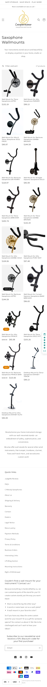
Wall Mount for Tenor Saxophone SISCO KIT (32, 335)
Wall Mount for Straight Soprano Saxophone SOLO (34, 179)
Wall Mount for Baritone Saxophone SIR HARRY (11, 179)
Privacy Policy (10, 539)
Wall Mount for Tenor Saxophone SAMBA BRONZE (32, 217)
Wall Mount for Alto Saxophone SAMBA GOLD (12, 257)
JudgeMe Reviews (11, 479)
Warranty (8, 506)
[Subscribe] (39, 648)
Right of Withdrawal (12, 572)
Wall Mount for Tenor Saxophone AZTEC (10, 100)
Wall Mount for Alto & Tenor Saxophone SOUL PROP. (11, 139)
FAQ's (7, 484)
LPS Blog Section (11, 561)
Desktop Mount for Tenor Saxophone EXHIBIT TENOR (34, 374)
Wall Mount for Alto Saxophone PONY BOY (33, 257)
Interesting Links (11, 555)
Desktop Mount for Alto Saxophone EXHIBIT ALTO (12, 414)
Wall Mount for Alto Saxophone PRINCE (9, 335)
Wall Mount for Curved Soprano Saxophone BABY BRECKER (34, 296)
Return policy (10, 528)
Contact (8, 512)
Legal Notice (9, 522)
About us (8, 495)
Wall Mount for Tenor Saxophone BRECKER (10, 217)
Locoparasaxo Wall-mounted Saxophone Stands (22, 680)
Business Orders (11, 550)
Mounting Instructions (13, 566)
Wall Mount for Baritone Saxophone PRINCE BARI (12, 373)
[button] (3, 19)
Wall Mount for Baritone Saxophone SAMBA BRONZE (33, 139)
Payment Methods (12, 534)
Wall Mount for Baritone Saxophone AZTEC (11, 295)
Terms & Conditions (12, 544)
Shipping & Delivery (12, 500)
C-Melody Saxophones (13, 490)
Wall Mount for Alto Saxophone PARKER (32, 100)
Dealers (8, 517)
